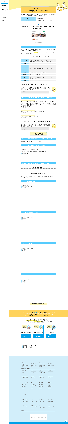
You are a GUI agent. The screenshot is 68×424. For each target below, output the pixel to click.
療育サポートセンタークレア (25, 376)
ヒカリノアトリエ (3, 25)
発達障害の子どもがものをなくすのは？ (51, 362)
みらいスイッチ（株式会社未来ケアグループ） (50, 371)
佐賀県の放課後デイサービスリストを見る (38, 303)
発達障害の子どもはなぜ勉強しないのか (25, 366)
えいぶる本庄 (40, 373)
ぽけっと (23, 373)
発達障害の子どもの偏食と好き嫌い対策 (25, 362)
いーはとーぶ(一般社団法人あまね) (3, 34)
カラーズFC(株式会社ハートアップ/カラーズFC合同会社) (4, 41)
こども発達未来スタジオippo (42, 372)
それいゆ (31, 373)
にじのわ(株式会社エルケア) (3, 77)
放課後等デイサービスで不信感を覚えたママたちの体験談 (4, 34)
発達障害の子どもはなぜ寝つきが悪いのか (34, 366)
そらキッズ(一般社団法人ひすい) (3, 66)
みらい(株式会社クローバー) (3, 90)
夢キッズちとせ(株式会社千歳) (3, 92)
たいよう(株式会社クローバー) (3, 68)
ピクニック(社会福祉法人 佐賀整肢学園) (4, 85)
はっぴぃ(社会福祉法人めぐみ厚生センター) (4, 83)
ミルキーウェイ (3, 24)
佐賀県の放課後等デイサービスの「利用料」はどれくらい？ (51, 399)
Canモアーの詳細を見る (38, 335)
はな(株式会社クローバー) (3, 81)
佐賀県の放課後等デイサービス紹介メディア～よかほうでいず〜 (31, 345)
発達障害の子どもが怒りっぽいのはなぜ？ (42, 362)
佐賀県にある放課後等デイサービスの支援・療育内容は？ (51, 402)
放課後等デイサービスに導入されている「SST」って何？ (25, 402)
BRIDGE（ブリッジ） (24, 370)
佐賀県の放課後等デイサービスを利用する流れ (34, 399)
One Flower (23, 372)
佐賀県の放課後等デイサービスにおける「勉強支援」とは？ (4, 25)
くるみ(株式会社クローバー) (3, 51)
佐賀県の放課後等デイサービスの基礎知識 (5, 17)
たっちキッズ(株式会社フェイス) (3, 73)
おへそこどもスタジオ (33, 377)
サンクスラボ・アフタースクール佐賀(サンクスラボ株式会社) (4, 62)
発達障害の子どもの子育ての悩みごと (4, 25)
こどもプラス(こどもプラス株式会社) (3, 54)
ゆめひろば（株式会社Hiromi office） (27, 347)
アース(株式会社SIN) (2, 36)
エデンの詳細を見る (25, 335)
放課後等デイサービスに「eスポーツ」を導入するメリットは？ (4, 28)
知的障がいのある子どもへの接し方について (4, 32)
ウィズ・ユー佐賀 (32, 372)
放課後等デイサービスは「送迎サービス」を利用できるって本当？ (34, 401)
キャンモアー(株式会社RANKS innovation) (4, 49)
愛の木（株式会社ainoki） (4, 26)
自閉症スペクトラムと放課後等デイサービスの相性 (4, 37)
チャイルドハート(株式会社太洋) (3, 75)
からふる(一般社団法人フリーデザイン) (4, 43)
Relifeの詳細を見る (50, 335)
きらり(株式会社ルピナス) (3, 47)
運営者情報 (3, 20)
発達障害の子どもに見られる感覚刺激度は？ (42, 364)
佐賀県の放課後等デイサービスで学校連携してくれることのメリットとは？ (25, 399)
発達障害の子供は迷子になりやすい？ (34, 364)
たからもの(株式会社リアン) (3, 70)
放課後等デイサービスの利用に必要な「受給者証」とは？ (42, 399)
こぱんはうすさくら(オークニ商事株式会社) (3, 56)
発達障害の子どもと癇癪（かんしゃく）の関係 (25, 364)
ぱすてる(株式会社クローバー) (3, 79)
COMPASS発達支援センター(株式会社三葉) (4, 58)
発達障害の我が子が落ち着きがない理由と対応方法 (4, 23)
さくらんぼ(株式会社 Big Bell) (3, 60)
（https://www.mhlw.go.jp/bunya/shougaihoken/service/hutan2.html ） (26, 159)
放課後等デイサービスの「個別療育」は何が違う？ (4, 30)
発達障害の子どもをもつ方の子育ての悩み (5, 10)
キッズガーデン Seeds (50, 373)
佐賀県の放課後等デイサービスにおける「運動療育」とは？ (4, 22)
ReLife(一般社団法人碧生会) (3, 94)
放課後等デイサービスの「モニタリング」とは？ (41, 401)
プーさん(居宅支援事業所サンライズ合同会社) (4, 88)
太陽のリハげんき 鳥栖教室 (25, 377)
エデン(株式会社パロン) (3, 39)
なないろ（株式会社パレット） (41, 371)
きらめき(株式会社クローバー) (3, 45)
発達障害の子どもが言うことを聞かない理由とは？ (51, 364)
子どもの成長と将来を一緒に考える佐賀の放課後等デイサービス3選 (38, 134)
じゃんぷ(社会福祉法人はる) (3, 64)
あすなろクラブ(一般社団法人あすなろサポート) (4, 32)
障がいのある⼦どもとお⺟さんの (4, 4)
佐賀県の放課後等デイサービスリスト (5, 13)
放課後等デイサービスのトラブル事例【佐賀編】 (4, 39)
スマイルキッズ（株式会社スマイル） (4, 30)
